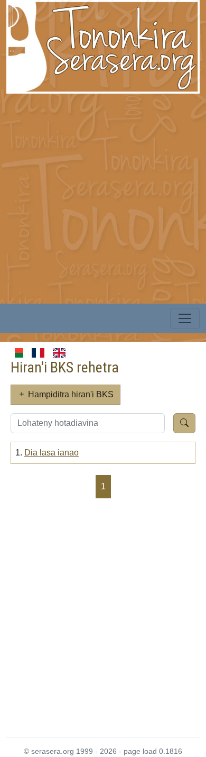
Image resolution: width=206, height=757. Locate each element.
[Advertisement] (103, 197)
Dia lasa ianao (51, 452)
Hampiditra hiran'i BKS (70, 394)
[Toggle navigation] (185, 318)
